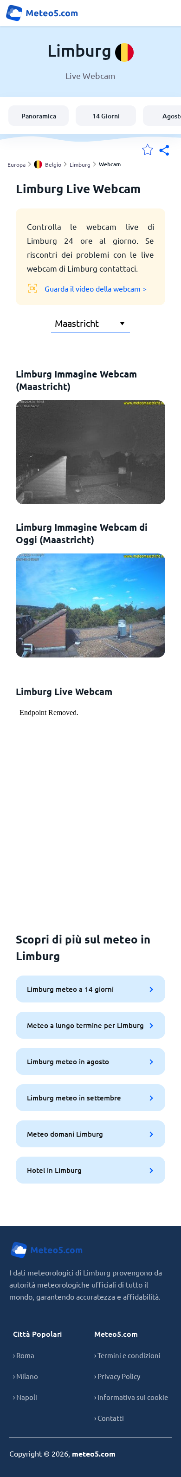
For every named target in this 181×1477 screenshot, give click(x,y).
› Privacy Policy (117, 1376)
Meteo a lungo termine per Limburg (85, 1025)
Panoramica (38, 115)
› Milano (25, 1376)
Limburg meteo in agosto (68, 1061)
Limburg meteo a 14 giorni (70, 989)
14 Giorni (106, 115)
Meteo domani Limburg (65, 1134)
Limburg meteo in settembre (74, 1097)
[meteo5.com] (42, 13)
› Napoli (25, 1396)
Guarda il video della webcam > (96, 288)
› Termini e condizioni (127, 1355)
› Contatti (109, 1417)
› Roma (23, 1355)
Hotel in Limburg (54, 1170)
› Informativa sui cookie (131, 1396)
